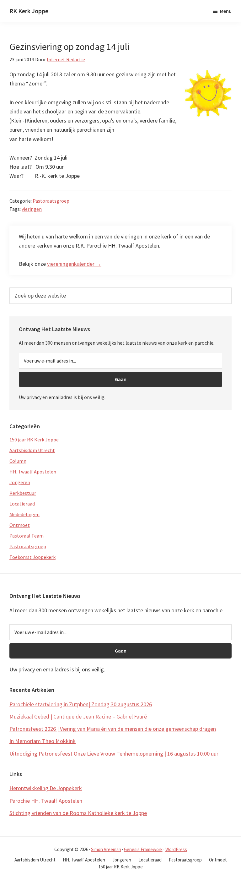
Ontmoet (19, 525)
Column (17, 461)
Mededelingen (24, 514)
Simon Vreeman (106, 849)
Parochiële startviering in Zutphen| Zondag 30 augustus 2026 (80, 704)
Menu (226, 11)
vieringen (32, 209)
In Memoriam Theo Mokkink (42, 741)
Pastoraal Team (26, 536)
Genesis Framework (143, 849)
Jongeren (19, 482)
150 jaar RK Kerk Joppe (34, 439)
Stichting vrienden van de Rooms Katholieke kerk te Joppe (78, 813)
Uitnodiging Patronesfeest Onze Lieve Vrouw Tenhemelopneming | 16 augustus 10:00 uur (113, 753)
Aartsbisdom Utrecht (32, 450)
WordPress (176, 849)
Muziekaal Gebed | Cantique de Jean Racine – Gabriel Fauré (78, 716)
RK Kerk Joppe (28, 11)
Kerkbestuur (22, 493)
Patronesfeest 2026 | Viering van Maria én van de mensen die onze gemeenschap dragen (112, 728)
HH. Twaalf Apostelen (32, 471)
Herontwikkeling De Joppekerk (45, 788)
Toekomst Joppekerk (32, 557)
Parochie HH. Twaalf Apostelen (45, 800)
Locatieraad (22, 503)
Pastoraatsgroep (51, 201)
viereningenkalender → (74, 263)
